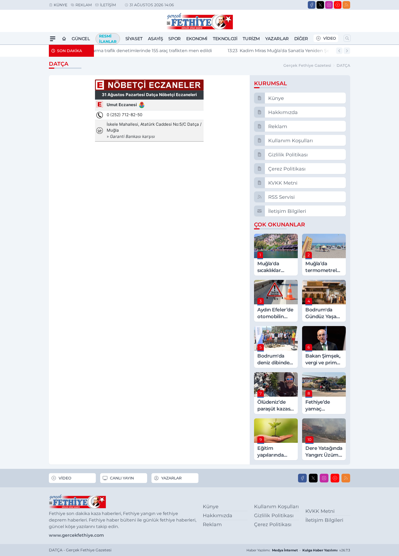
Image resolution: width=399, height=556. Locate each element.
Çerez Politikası (273, 524)
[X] (320, 5)
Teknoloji (225, 38)
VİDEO (329, 38)
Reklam (83, 4)
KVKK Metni (320, 511)
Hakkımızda (217, 516)
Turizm (251, 38)
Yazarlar (277, 38)
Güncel (81, 38)
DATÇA (343, 65)
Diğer (301, 38)
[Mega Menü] (52, 39)
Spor (174, 38)
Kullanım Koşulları (276, 507)
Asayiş (155, 38)
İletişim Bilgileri (324, 520)
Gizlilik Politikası (274, 516)
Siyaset (133, 38)
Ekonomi (196, 38)
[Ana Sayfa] (64, 39)
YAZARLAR (171, 478)
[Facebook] (311, 5)
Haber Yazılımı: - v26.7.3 (298, 550)
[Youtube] (337, 5)
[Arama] (347, 38)
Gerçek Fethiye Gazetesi (307, 65)
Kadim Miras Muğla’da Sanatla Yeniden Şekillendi (197, 50)
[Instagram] (329, 5)
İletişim (108, 4)
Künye (60, 4)
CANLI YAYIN (122, 478)
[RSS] (346, 5)
